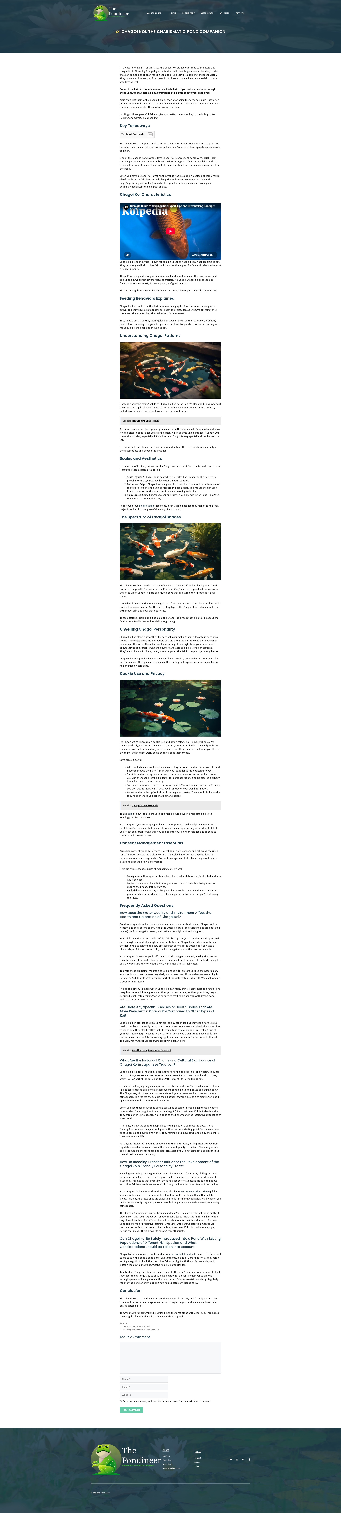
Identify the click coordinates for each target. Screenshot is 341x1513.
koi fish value (146, 505)
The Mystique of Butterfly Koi (136, 1326)
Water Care (207, 13)
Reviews (240, 13)
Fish (173, 13)
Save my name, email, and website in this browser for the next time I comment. (167, 1401)
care (168, 107)
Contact (197, 1458)
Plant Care (188, 13)
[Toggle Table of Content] (149, 134)
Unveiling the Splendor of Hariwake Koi (141, 1329)
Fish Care (166, 1456)
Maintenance (154, 13)
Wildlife (225, 13)
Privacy (197, 1466)
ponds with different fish (182, 1254)
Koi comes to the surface (195, 1191)
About (197, 1462)
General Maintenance (171, 1468)
